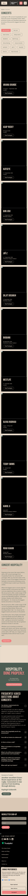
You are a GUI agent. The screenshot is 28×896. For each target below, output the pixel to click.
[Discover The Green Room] (14, 654)
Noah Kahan (6, 34)
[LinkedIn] (12, 839)
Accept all (14, 892)
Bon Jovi (16, 30)
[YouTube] (5, 839)
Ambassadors (5, 854)
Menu (4, 3)
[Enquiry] (20, 3)
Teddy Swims (17, 34)
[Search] (25, 3)
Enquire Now (6, 640)
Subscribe (5, 827)
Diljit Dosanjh (14, 51)
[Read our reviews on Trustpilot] (7, 843)
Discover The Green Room (14, 684)
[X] (10, 839)
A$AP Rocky (15, 39)
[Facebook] (7, 839)
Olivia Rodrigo (6, 43)
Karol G (5, 51)
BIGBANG (5, 39)
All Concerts (6, 30)
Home (2, 9)
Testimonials (6, 793)
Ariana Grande (18, 43)
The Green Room (6, 848)
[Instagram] (2, 839)
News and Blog (5, 851)
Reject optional (14, 884)
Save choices (14, 888)
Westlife (21, 47)
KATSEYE (5, 47)
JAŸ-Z (13, 47)
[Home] (14, 3)
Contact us (4, 864)
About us (4, 861)
